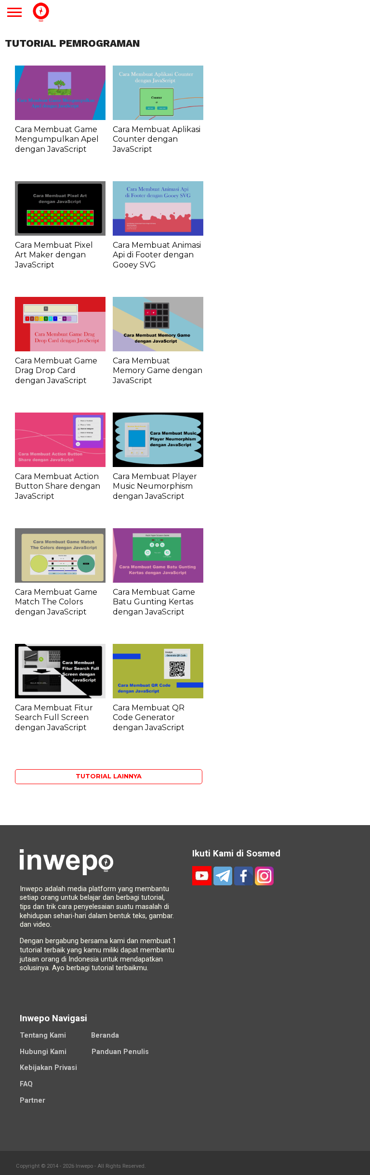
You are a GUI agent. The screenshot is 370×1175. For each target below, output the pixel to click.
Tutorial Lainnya (109, 776)
